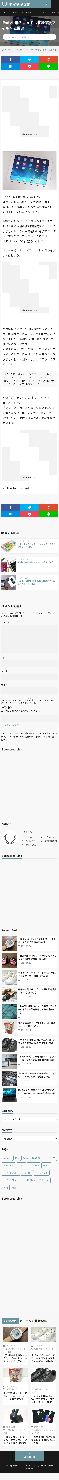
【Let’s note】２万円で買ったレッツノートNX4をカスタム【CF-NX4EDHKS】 (37, 1058)
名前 (3, 658)
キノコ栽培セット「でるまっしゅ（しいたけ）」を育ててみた (37, 1024)
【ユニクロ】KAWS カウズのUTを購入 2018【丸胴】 (43, 1439)
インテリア (49, 1157)
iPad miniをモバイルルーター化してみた (36, 562)
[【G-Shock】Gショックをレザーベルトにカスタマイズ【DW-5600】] (9, 943)
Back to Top (29, 1456)
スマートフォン (10, 1172)
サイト (4, 685)
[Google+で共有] (48, 59)
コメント (5, 622)
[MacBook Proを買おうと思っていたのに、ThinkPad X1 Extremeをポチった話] (9, 1095)
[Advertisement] (29, 109)
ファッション (41, 1172)
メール (4, 671)
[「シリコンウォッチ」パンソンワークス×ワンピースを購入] (8, 546)
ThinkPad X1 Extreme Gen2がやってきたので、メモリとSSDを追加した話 (37, 1075)
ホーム (5, 12)
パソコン (26, 1172)
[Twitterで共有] (29, 59)
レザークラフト (10, 1180)
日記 (15, 12)
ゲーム (46, 1165)
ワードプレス (28, 1180)
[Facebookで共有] (10, 59)
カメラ (21, 1165)
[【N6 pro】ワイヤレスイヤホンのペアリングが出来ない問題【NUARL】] (9, 960)
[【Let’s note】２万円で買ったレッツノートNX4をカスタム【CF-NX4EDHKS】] (9, 1061)
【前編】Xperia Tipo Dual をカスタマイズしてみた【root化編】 (36, 582)
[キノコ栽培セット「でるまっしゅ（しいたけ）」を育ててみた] (9, 1027)
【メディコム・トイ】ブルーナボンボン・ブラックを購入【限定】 (15, 1439)
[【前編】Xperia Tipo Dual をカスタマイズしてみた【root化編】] (8, 582)
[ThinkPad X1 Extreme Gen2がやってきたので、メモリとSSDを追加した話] (9, 1078)
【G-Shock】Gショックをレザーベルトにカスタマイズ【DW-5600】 (37, 940)
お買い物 (25, 37)
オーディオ (8, 1165)
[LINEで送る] (48, 66)
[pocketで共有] (29, 66)
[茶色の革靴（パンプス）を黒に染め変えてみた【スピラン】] (9, 994)
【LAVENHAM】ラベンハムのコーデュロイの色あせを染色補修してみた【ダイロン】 (37, 1009)
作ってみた (41, 12)
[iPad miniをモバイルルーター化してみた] (8, 564)
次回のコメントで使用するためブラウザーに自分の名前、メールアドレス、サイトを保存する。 (29, 701)
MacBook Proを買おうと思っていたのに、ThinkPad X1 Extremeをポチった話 (36, 1092)
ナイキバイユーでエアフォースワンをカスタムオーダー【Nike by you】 (37, 974)
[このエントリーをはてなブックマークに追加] (10, 66)
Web (25, 1157)
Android (7, 1157)
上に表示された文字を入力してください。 (21, 710)
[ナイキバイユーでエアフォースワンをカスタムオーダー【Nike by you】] (9, 977)
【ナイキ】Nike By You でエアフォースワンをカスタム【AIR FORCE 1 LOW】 (36, 1041)
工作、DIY (44, 1180)
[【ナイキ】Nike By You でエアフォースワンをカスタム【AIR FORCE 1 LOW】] (9, 1044)
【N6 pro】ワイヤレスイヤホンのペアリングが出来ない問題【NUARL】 (37, 957)
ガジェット (26, 12)
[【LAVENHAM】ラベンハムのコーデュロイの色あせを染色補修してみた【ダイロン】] (9, 1011)
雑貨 (14, 1187)
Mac (17, 1157)
